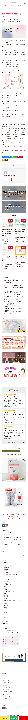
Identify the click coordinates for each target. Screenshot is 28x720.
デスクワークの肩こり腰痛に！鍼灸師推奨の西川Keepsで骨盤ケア (14, 304)
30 (3, 646)
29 (17, 644)
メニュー (5, 676)
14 (15, 639)
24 (5, 644)
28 (15, 644)
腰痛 (5, 608)
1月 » (24, 649)
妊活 (5, 586)
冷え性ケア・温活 (9, 582)
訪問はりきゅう (7, 687)
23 (3, 644)
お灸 (5, 565)
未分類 (21, 22)
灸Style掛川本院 (18, 146)
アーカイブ (5, 622)
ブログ (5, 703)
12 (10, 639)
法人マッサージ (7, 689)
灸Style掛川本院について (12, 601)
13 (12, 639)
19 (10, 641)
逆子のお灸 (7, 613)
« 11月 (4, 649)
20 (12, 641)
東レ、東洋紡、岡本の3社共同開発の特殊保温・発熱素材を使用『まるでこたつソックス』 (14, 516)
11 (8, 639)
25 (8, 644)
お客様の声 (7, 563)
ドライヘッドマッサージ (12, 575)
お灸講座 (7, 567)
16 (3, 641)
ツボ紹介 (7, 572)
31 (5, 646)
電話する (4, 718)
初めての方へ (6, 694)
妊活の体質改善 (9, 591)
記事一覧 (7, 179)
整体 (5, 594)
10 (5, 639)
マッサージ (7, 579)
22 (17, 641)
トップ (5, 701)
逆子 (5, 610)
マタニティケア (9, 577)
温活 (5, 598)
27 (12, 644)
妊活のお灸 (7, 589)
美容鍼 (6, 605)
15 (17, 639)
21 (15, 641)
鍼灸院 (6, 617)
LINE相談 (14, 718)
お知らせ (7, 570)
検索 (3, 551)
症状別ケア (7, 603)
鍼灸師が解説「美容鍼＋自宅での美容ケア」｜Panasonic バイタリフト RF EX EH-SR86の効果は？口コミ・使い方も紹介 (14, 285)
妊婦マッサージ (9, 584)
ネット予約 (23, 718)
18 (8, 641)
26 (10, 644)
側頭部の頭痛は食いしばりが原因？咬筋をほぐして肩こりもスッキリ (13, 311)
